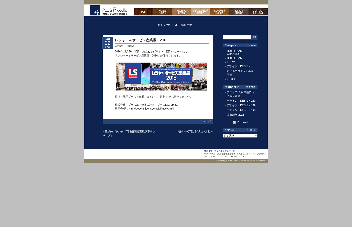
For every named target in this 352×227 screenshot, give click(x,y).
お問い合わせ (258, 11)
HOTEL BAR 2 (235, 58)
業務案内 (200, 11)
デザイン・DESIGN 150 (241, 100)
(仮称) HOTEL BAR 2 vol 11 (194, 131)
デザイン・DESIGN (238, 66)
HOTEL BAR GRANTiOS (234, 52)
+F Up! (231, 79)
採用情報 (239, 11)
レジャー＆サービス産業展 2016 (143, 40)
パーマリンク (205, 121)
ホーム (143, 11)
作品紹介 (162, 11)
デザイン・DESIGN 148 (241, 110)
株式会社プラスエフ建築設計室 (109, 10)
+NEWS (130, 46)
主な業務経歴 (181, 11)
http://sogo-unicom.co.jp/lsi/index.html (151, 108)
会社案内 (219, 11)
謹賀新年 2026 (235, 114)
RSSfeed (242, 122)
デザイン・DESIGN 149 (241, 105)
